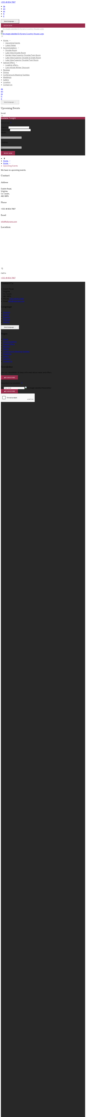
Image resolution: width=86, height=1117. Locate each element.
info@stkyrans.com (9, 221)
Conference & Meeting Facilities (16, 75)
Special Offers (9, 62)
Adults (3, 132)
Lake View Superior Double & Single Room (23, 57)
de (4, 6)
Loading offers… (12, 65)
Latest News (10, 45)
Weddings (7, 77)
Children (4, 142)
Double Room (11, 50)
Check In (4, 127)
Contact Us (7, 85)
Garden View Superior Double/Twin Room (23, 55)
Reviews (6, 70)
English (6, 315)
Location (6, 82)
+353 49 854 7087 (8, 2)
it (3, 16)
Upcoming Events (12, 43)
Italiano (6, 322)
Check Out (5, 130)
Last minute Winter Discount (17, 67)
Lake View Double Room (15, 53)
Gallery (6, 80)
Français (6, 319)
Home (6, 40)
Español (6, 317)
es (4, 11)
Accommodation (10, 48)
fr (4, 14)
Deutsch (6, 312)
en (4, 9)
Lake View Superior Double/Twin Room (21, 60)
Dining (6, 72)
